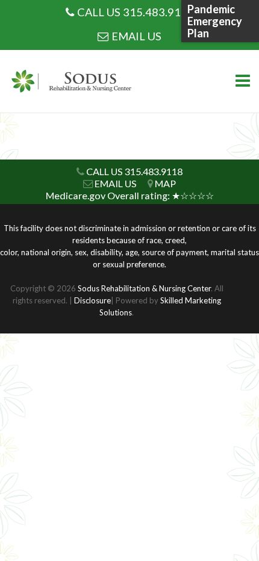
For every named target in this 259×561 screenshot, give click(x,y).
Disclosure (92, 300)
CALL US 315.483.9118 (135, 12)
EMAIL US (136, 36)
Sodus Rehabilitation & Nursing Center (144, 288)
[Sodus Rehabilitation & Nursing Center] (75, 81)
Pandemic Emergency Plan (214, 21)
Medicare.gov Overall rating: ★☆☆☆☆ (130, 195)
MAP (165, 183)
